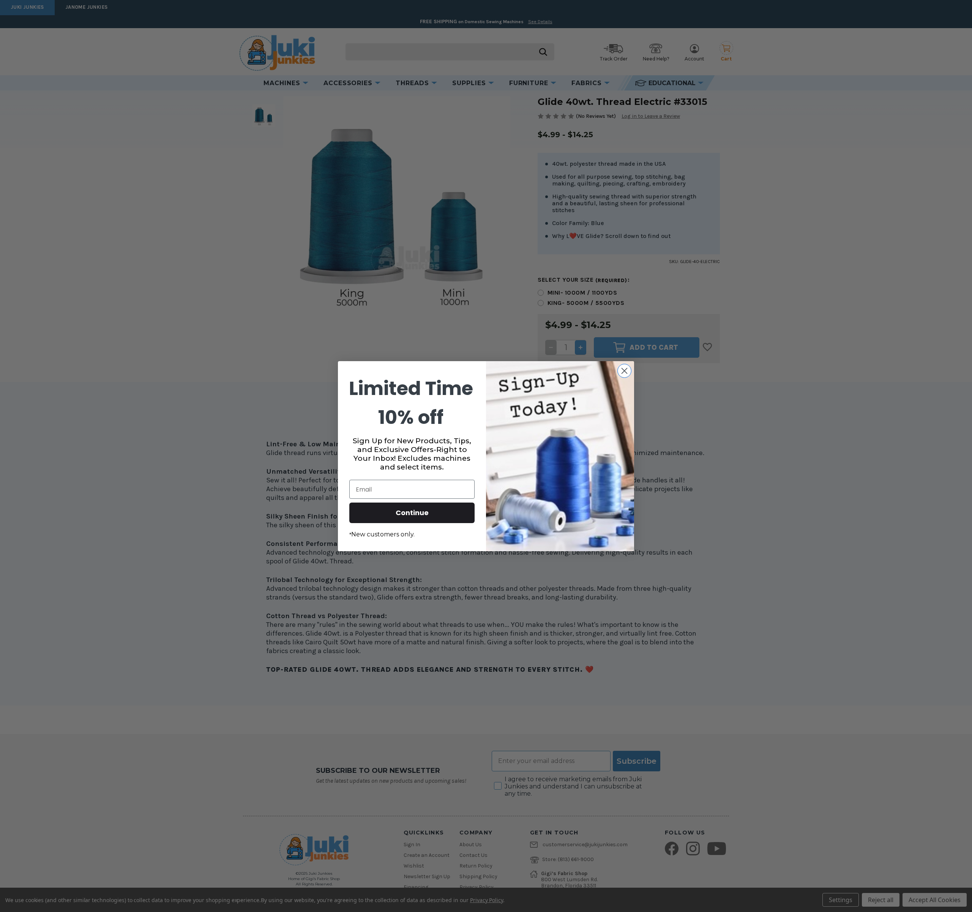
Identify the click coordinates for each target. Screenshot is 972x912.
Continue (412, 512)
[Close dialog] (624, 370)
